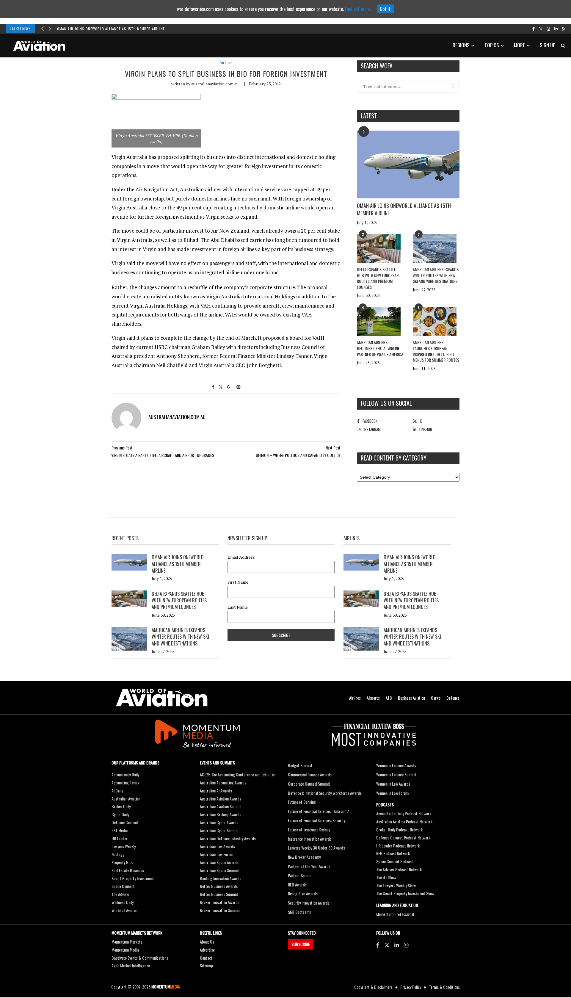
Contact (206, 958)
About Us (207, 942)
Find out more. (358, 8)
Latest (369, 115)
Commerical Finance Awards (310, 774)
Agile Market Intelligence (131, 965)
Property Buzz (123, 862)
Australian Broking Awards (220, 814)
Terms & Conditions (444, 987)
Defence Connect (125, 822)
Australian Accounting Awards (223, 782)
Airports (373, 698)
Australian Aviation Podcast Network (404, 821)
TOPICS (491, 45)
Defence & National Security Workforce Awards (325, 793)
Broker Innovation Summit (220, 910)
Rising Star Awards (303, 893)
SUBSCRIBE (300, 944)
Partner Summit (300, 875)
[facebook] (533, 29)
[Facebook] (377, 945)
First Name (238, 582)
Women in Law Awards (393, 784)
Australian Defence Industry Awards (228, 838)
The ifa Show (386, 877)
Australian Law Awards (217, 846)
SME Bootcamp (299, 912)
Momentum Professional (395, 914)
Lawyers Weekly (124, 846)
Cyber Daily (120, 814)
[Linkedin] (396, 945)
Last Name (238, 607)
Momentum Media (125, 950)
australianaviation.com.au (215, 84)
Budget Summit (300, 765)
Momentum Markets (127, 942)
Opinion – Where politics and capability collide (298, 455)
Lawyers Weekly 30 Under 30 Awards (316, 848)
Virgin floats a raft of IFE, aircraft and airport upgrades (162, 455)
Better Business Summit (219, 894)
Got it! (386, 8)
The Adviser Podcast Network (399, 869)
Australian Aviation (126, 798)
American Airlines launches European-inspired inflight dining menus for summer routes (436, 351)
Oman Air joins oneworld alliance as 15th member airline (111, 28)
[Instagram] (406, 945)
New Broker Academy (304, 857)
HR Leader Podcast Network (398, 845)
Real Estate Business (128, 870)
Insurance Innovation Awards (310, 839)
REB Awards (297, 884)
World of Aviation (125, 910)
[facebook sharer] (213, 386)
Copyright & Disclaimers (373, 987)
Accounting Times (125, 782)
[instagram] (548, 29)
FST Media (120, 830)
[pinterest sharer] (238, 386)
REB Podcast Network (393, 853)
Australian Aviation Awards (220, 798)
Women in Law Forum (392, 793)
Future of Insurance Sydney (309, 829)
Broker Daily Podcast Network (399, 829)
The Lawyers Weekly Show (396, 885)
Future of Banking (302, 802)
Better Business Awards (219, 886)
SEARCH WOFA (377, 65)
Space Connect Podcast (394, 861)
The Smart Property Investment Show (405, 893)
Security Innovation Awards (309, 903)
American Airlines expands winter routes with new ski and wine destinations (436, 275)
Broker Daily (121, 806)
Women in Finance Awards (396, 765)
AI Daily (117, 790)
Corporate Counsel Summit (309, 784)
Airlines (226, 62)
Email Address (241, 557)
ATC (389, 698)
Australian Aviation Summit (221, 806)
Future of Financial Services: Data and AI (319, 811)
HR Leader (120, 838)
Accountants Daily (125, 774)
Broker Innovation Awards (219, 902)
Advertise (207, 950)
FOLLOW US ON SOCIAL (386, 403)
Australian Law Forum (216, 854)
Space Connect (123, 886)
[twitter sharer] (221, 386)
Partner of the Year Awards (309, 866)
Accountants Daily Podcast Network (403, 813)
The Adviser (121, 894)
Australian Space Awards (219, 862)
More (519, 45)
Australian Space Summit (219, 870)
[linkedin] (556, 29)
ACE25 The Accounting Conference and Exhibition (238, 774)
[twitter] (541, 29)
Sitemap (206, 965)
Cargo (435, 698)
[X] (387, 945)
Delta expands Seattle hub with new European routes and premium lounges (378, 278)
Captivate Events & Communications (140, 958)
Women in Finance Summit (396, 774)
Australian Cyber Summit (219, 830)
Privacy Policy (410, 987)
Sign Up (547, 45)
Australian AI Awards (216, 790)
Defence (452, 698)
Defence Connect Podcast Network (403, 837)
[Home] (162, 698)
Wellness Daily (123, 902)
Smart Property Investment (133, 878)
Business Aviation (411, 698)
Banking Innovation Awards (220, 878)
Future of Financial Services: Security (316, 820)
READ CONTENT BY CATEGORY (393, 457)
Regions (461, 45)
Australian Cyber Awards (219, 822)
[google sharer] (229, 386)
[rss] (563, 29)
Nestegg (118, 854)
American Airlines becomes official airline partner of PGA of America (380, 348)
